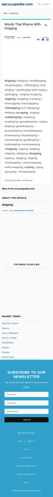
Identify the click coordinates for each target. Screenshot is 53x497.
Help (26, 449)
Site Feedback (26, 458)
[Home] (17, 4)
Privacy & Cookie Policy (26, 466)
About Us (31, 441)
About (21, 210)
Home (20, 441)
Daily (26, 482)
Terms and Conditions (26, 474)
